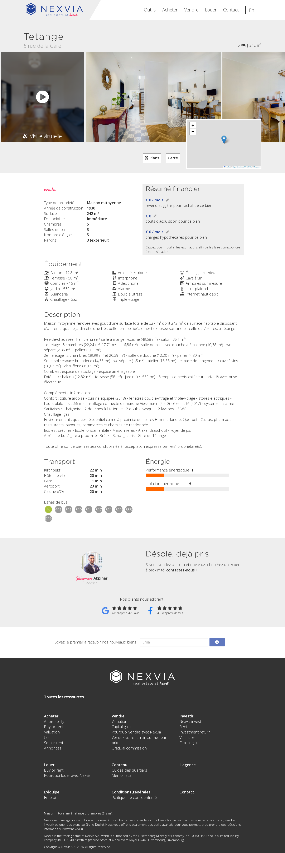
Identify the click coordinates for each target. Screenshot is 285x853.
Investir (186, 715)
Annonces (52, 748)
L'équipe (51, 791)
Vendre (191, 10)
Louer (211, 10)
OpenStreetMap (238, 167)
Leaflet (227, 167)
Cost (48, 737)
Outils (150, 10)
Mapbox (257, 167)
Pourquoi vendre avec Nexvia (136, 732)
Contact (231, 10)
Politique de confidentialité (134, 797)
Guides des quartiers (129, 770)
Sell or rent (53, 742)
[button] (224, 139)
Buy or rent (53, 726)
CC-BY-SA (248, 167)
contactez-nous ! (181, 569)
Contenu (119, 764)
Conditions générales (131, 791)
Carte (173, 157)
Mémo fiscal (122, 775)
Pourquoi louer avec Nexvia (67, 775)
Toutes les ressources (64, 696)
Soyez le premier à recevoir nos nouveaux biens (95, 642)
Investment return (195, 732)
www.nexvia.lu (73, 829)
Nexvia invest (190, 721)
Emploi (50, 797)
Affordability (54, 721)
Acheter (170, 10)
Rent (183, 726)
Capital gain (121, 726)
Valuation (52, 732)
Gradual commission (129, 748)
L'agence (187, 764)
